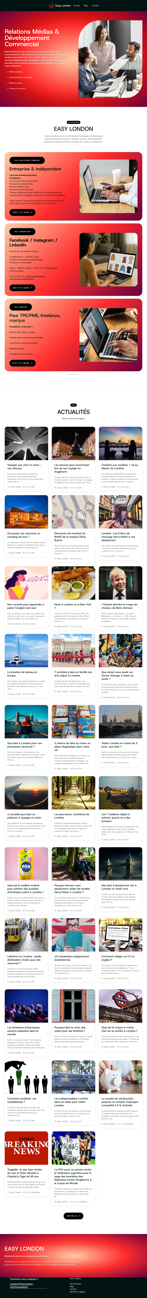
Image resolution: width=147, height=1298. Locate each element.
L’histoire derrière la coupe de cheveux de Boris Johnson (119, 606)
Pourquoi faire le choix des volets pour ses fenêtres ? (70, 1029)
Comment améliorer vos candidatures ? (21, 1100)
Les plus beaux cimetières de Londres (71, 816)
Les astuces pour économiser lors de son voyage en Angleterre (72, 468)
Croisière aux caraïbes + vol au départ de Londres (119, 466)
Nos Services (75, 1284)
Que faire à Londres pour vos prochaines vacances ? (24, 744)
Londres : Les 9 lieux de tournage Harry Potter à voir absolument (118, 537)
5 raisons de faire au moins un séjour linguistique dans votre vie (72, 746)
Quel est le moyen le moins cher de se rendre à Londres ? (119, 1029)
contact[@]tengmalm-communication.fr (21, 1285)
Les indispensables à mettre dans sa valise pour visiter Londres (71, 1102)
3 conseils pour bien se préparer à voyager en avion (24, 816)
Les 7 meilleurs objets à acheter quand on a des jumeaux (115, 818)
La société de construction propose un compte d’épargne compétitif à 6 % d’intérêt (119, 1102)
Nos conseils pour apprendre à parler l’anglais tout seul (25, 606)
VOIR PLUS (72, 1216)
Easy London (63, 5)
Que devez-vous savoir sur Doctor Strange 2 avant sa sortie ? (117, 675)
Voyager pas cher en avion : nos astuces (24, 466)
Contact (73, 1289)
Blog (72, 1286)
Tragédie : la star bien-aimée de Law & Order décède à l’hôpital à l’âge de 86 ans (24, 1173)
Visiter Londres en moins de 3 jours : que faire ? (119, 744)
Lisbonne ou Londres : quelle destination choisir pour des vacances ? (24, 960)
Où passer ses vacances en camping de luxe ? (23, 535)
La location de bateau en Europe (22, 673)
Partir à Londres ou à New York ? (72, 606)
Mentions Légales (77, 1292)
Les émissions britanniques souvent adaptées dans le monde (23, 1031)
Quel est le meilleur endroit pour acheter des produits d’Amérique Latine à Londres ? (25, 889)
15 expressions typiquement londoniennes (71, 958)
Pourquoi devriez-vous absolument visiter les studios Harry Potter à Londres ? (72, 889)
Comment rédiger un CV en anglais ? (118, 958)
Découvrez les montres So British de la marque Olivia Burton (70, 537)
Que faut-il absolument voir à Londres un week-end (118, 887)
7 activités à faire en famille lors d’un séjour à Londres (73, 673)
